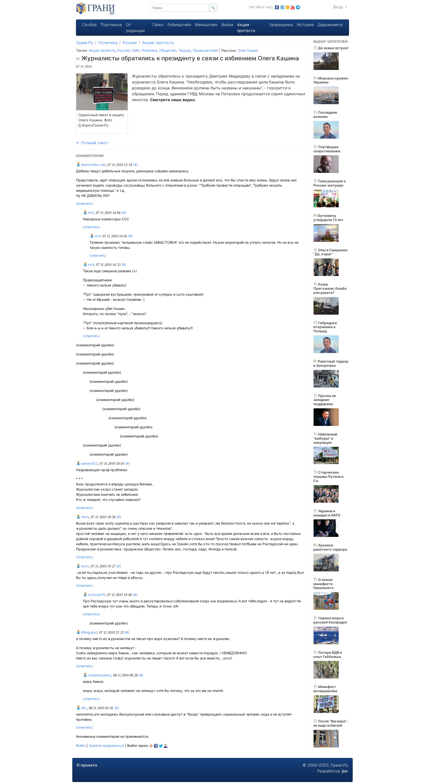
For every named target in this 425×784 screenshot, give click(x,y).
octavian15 (96, 594)
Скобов (89, 24)
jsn (345, 770)
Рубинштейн (179, 24)
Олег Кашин (248, 50)
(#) (135, 164)
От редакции (135, 27)
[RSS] (287, 6)
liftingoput (88, 632)
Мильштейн (206, 24)
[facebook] (156, 745)
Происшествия (205, 50)
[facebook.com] (277, 6)
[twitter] (161, 745)
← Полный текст (92, 142)
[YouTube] (293, 6)
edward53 (89, 463)
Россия (130, 42)
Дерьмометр (330, 24)
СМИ (135, 50)
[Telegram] (298, 6)
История (305, 24)
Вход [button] (338, 6)
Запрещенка (281, 24)
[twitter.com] (282, 6)
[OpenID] (151, 745)
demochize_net (93, 164)
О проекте (86, 765)
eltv (83, 708)
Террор (184, 50)
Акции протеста (246, 27)
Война (227, 24)
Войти (81, 745)
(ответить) (84, 203)
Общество (167, 50)
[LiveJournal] (165, 745)
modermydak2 (99, 675)
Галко (158, 24)
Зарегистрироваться (106, 745)
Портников (111, 24)
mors (84, 517)
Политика (107, 42)
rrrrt (90, 212)
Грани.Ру (84, 42)
